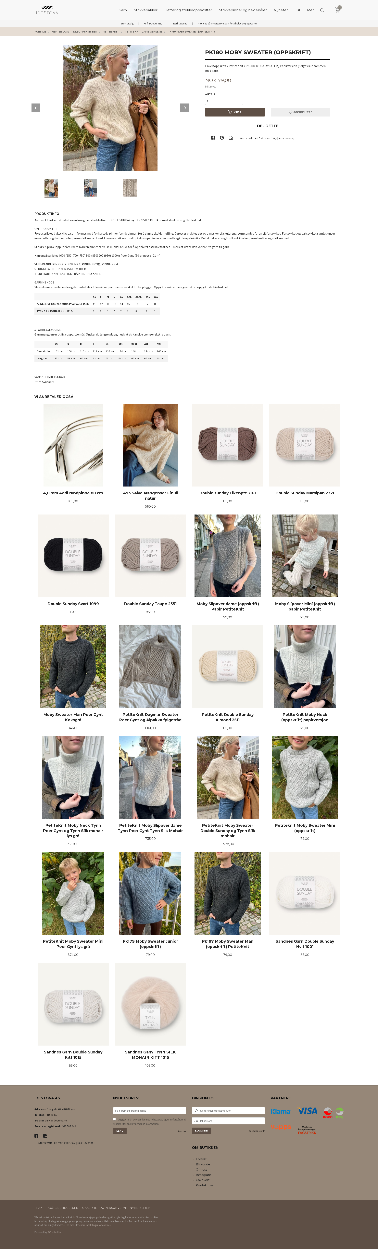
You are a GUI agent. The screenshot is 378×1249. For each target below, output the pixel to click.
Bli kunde (203, 1164)
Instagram (203, 1175)
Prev (36, 107)
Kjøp (237, 112)
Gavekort (202, 1180)
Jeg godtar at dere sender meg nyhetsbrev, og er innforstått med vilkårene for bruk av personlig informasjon (149, 1122)
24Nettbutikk (54, 1232)
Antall (210, 94)
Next (184, 107)
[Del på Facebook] (213, 138)
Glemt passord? (257, 1130)
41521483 (51, 1115)
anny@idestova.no (56, 1120)
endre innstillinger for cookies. (95, 1225)
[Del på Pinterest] (221, 138)
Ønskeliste (302, 112)
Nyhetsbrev (140, 1208)
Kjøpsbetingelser (63, 1208)
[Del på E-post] (230, 138)
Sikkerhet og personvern (104, 1208)
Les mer (182, 1131)
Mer (310, 10)
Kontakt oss (204, 1185)
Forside (201, 1159)
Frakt (39, 1208)
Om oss (201, 1169)
